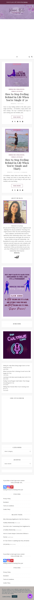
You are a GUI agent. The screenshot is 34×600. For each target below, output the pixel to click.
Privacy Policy (7, 498)
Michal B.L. (13, 103)
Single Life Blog (17, 91)
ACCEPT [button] (14, 596)
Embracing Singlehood (16, 89)
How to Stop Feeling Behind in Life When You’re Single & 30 (17, 97)
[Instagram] (8, 487)
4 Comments (23, 172)
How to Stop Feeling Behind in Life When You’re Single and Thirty (17, 164)
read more (17, 117)
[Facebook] (4, 487)
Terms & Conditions (8, 506)
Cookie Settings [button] (6, 596)
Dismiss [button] (25, 2)
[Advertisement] (17, 37)
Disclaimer (6, 502)
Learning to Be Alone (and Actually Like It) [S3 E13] (17, 377)
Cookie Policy (6, 509)
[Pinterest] (11, 487)
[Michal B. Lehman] (17, 11)
